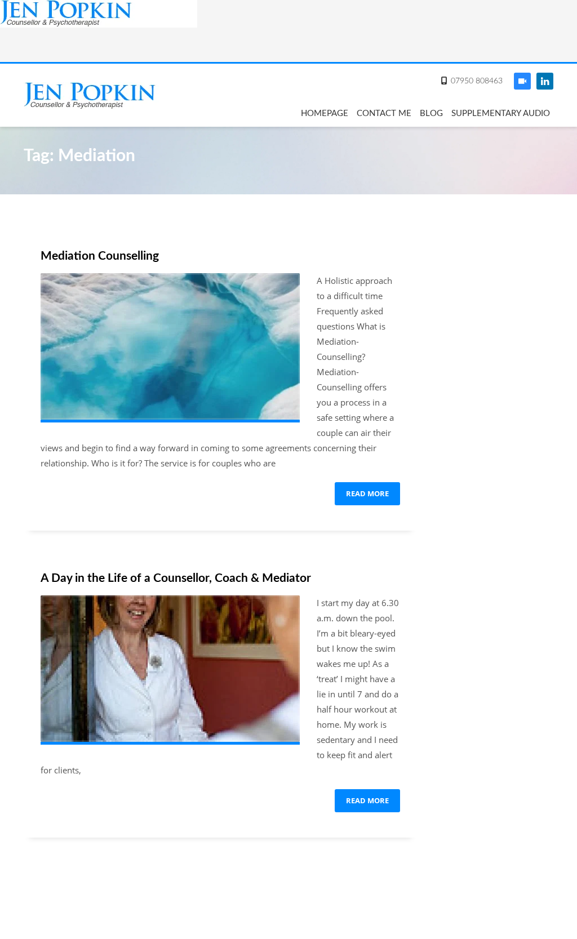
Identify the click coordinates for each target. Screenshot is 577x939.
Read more (367, 493)
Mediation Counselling (100, 256)
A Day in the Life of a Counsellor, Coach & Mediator (176, 578)
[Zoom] (522, 81)
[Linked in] (544, 81)
